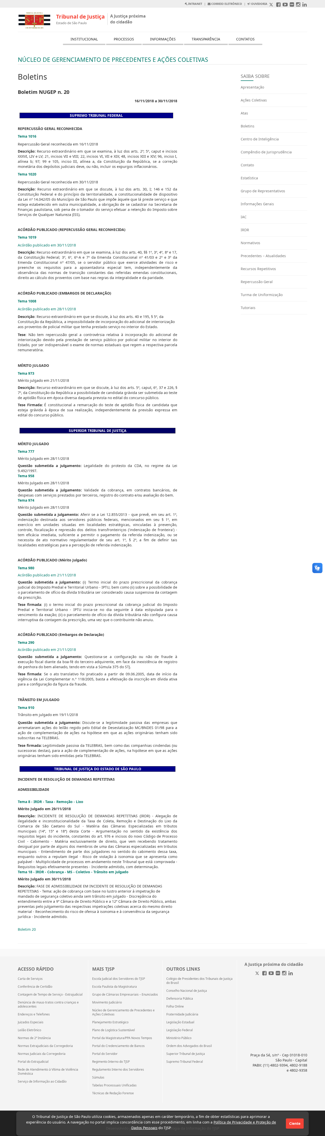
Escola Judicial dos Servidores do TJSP (118, 979)
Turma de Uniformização (262, 294)
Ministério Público (178, 1038)
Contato (247, 165)
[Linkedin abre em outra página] (304, 5)
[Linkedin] (290, 973)
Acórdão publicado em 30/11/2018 (47, 245)
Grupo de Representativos (263, 190)
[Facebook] (264, 973)
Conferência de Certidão (35, 987)
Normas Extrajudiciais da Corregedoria (45, 1046)
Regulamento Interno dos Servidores (118, 1070)
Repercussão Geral (257, 281)
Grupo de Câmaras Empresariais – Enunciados (125, 995)
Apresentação (252, 87)
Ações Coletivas (254, 100)
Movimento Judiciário (107, 1002)
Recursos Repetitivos (258, 268)
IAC (244, 216)
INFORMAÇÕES (163, 39)
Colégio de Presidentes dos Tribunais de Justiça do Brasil (199, 981)
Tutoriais (248, 307)
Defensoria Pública (179, 999)
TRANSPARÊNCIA (206, 39)
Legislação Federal (179, 1030)
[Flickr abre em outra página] (292, 5)
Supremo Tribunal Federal (184, 1062)
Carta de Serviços (30, 979)
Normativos (250, 242)
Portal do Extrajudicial (33, 1062)
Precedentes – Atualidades (263, 255)
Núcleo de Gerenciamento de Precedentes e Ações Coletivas (123, 1012)
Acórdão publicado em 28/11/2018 (47, 309)
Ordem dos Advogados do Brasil (189, 1046)
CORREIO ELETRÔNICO (226, 4)
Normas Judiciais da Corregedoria (42, 1054)
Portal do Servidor (105, 1054)
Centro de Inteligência (260, 139)
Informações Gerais (257, 203)
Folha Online (175, 1006)
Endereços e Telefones (34, 1014)
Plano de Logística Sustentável (113, 1030)
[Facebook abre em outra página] (278, 5)
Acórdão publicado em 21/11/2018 (47, 575)
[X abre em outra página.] (272, 5)
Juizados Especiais (30, 1022)
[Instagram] (284, 973)
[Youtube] (271, 973)
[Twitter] (258, 973)
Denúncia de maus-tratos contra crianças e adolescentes (48, 1004)
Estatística (249, 178)
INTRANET (194, 4)
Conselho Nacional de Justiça (186, 991)
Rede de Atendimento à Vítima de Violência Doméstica (48, 1072)
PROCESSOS (124, 39)
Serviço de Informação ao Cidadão (42, 1082)
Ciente (294, 1123)
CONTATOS (245, 39)
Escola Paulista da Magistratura (114, 987)
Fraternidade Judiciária (182, 1014)
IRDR (245, 229)
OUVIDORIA (258, 4)
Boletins (247, 126)
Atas (244, 113)
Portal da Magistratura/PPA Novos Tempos (122, 1038)
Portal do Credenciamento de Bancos (118, 1046)
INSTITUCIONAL (84, 39)
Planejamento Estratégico (110, 1022)
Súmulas (98, 1077)
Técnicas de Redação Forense (113, 1093)
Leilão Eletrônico (29, 1030)
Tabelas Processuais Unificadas (114, 1085)
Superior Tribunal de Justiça (185, 1054)
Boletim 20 (27, 929)
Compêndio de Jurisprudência (266, 152)
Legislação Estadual (180, 1022)
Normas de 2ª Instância (34, 1038)
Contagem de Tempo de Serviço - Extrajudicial (50, 995)
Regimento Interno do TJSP (111, 1062)
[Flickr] (278, 973)
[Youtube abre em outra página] (285, 5)
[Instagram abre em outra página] (298, 5)
